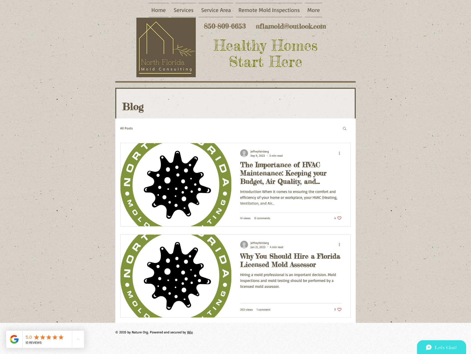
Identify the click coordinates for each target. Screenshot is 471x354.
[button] (344, 128)
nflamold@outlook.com (291, 26)
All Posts (126, 128)
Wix (190, 332)
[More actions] (341, 153)
